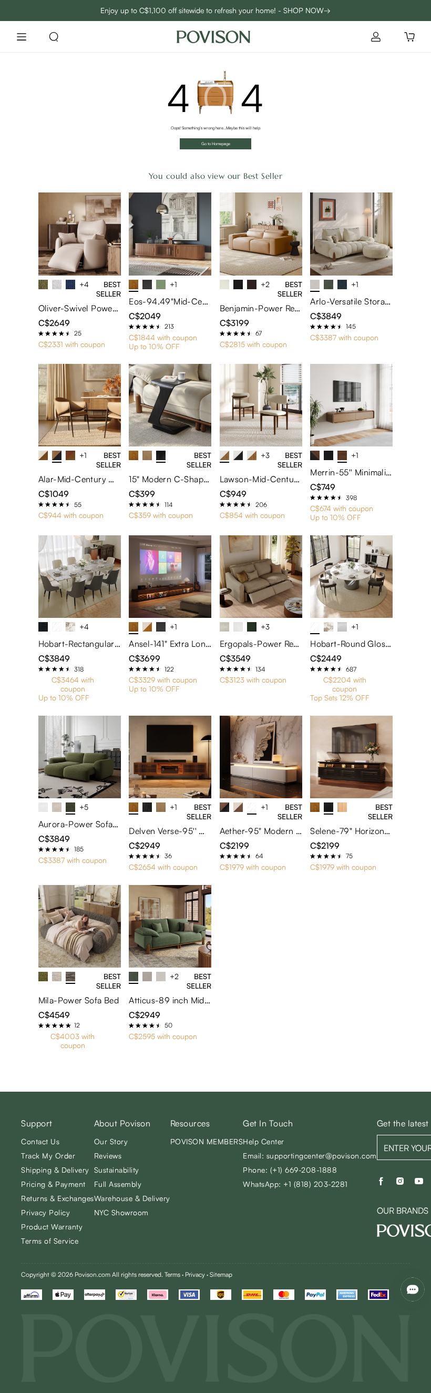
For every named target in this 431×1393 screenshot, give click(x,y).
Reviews (108, 1155)
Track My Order (48, 1155)
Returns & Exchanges (57, 1198)
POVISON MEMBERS (206, 1141)
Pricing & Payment (53, 1184)
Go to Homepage (215, 143)
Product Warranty (52, 1226)
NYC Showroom (121, 1212)
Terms (172, 1274)
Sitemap (221, 1274)
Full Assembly (118, 1184)
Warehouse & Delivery (132, 1198)
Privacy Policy (45, 1212)
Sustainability (116, 1169)
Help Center (263, 1141)
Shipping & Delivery (55, 1169)
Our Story (111, 1141)
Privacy (195, 1274)
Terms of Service (49, 1240)
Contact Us (40, 1141)
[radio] (41, 333)
